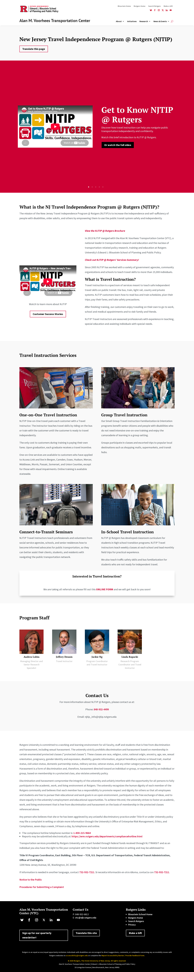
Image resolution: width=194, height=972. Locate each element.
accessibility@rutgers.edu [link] (77, 955)
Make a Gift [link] (168, 6)
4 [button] (99, 186)
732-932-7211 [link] (86, 872)
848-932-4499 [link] (101, 709)
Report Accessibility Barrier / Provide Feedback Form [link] (122, 955)
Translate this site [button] (86, 933)
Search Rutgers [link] (154, 6)
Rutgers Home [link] (139, 6)
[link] (151, 10)
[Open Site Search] (172, 21)
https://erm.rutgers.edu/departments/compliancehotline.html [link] (107, 836)
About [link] (119, 21)
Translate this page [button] (33, 48)
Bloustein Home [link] (124, 6)
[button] (188, 966)
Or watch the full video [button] (117, 145)
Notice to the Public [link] (30, 879)
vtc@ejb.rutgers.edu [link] (85, 917)
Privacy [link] (132, 924)
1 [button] (88, 186)
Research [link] (143, 21)
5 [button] (102, 186)
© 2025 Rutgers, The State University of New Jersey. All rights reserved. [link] (97, 961)
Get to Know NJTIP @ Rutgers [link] (137, 114)
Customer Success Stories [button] (48, 314)
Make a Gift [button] (135, 933)
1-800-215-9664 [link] (82, 833)
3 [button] (95, 186)
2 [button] (92, 186)
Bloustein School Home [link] (140, 914)
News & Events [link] (160, 21)
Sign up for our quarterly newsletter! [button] (36, 935)
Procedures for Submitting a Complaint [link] (41, 887)
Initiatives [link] (132, 21)
